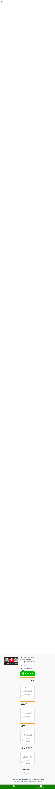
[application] (11, 661)
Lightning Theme (27, 781)
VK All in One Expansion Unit (36, 781)
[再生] (6, 663)
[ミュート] (15, 663)
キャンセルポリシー (25, 772)
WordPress (20, 781)
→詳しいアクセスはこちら (26, 665)
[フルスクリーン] (17, 663)
